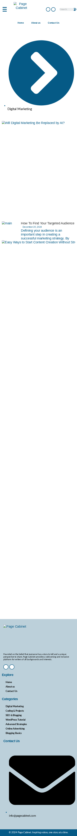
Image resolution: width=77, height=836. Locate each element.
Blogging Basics (14, 733)
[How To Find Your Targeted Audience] (11, 230)
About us (35, 23)
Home (21, 23)
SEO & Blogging (14, 715)
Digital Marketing (15, 706)
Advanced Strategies (16, 724)
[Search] (75, 9)
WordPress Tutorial (15, 720)
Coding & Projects (15, 711)
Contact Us (53, 23)
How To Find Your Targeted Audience (47, 223)
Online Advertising (15, 729)
